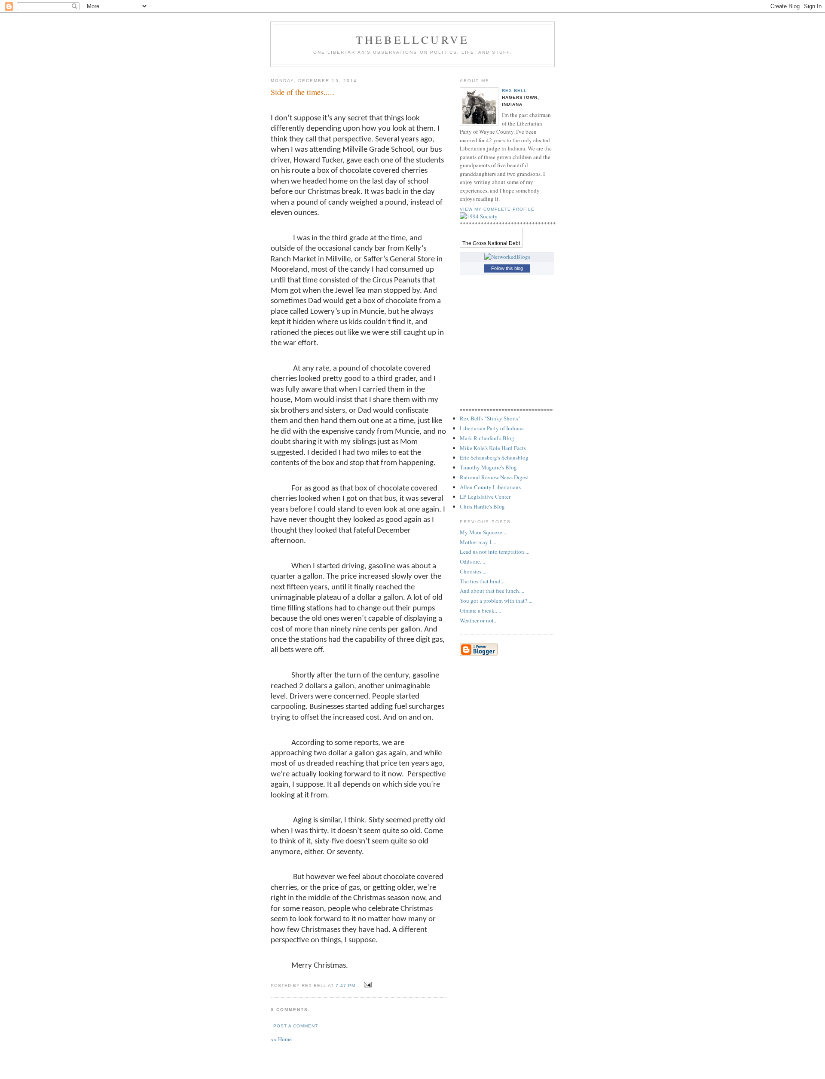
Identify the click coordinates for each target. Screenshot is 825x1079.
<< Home (281, 1039)
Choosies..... (474, 571)
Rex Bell (514, 90)
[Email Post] (367, 985)
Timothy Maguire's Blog (488, 467)
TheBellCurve (412, 39)
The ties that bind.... (483, 581)
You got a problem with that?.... (496, 600)
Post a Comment (295, 1026)
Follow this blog (507, 268)
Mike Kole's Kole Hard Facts (493, 448)
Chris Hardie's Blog (482, 506)
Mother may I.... (478, 542)
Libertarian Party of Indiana (492, 428)
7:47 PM (345, 985)
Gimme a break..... (480, 610)
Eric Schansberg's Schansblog (494, 457)
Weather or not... (479, 620)
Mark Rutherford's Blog (487, 438)
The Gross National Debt (491, 243)
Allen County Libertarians (490, 487)
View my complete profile (497, 209)
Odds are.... (472, 561)
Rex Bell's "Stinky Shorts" (490, 418)
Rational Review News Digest (494, 477)
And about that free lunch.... (492, 591)
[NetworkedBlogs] (507, 257)
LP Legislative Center (485, 496)
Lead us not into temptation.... (494, 551)
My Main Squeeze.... (483, 532)
